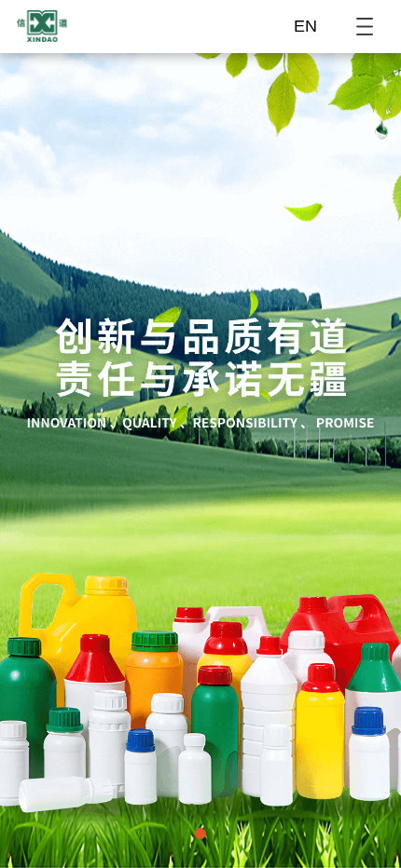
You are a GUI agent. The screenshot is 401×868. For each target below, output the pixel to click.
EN (305, 26)
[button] (200, 833)
